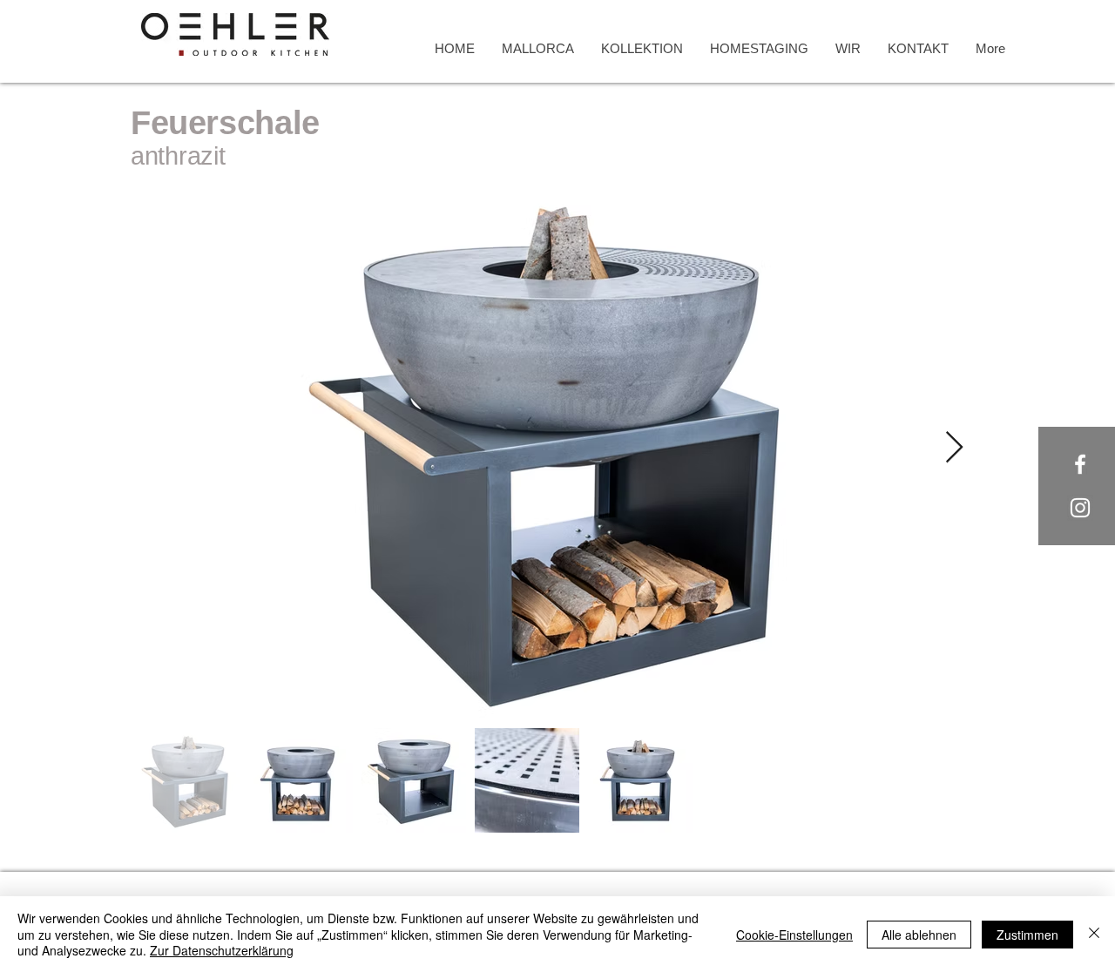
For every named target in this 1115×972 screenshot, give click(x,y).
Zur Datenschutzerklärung (222, 950)
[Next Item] (954, 448)
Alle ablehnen (919, 934)
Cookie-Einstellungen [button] (794, 934)
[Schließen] (1094, 934)
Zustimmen (1027, 934)
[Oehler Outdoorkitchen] (1080, 464)
